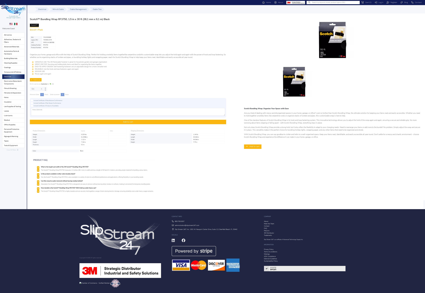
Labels (6, 111)
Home (268, 2)
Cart (367, 2)
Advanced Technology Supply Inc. (293, 239)
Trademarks (268, 235)
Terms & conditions (270, 252)
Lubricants (8, 116)
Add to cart (36, 80)
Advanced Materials (11, 47)
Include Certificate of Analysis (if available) (46, 106)
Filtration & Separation (12, 93)
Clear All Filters (12, 150)
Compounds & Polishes (12, 72)
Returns (266, 231)
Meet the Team (269, 224)
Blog (405, 2)
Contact (418, 2)
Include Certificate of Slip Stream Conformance (47, 103)
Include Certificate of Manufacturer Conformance (48, 100)
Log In (380, 2)
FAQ (265, 228)
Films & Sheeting (10, 88)
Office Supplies (9, 125)
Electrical (7, 77)
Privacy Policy (268, 249)
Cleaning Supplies (10, 63)
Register (393, 2)
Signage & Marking (11, 136)
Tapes (6, 141)
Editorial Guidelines (270, 259)
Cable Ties (97, 9)
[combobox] (333, 2)
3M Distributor (269, 233)
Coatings (7, 67)
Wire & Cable (58, 9)
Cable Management (78, 9)
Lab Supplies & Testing (12, 106)
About (280, 2)
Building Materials (10, 58)
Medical (7, 120)
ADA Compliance (270, 256)
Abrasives (8, 35)
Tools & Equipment (11, 145)
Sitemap (267, 254)
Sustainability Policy (271, 261)
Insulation (8, 102)
